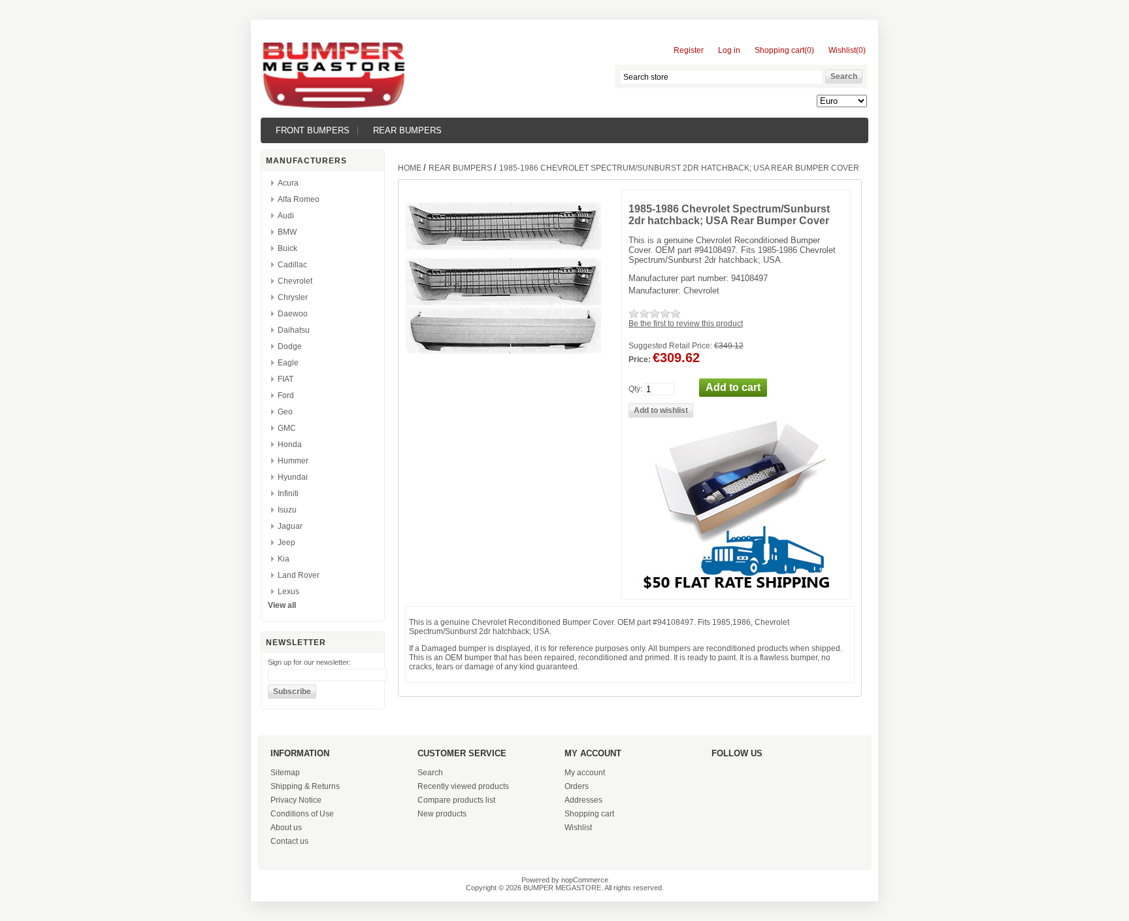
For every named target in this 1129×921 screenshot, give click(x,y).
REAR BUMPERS (407, 130)
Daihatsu (294, 330)
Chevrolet (295, 281)
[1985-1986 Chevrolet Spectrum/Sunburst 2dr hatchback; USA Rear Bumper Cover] (503, 302)
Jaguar (290, 526)
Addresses (583, 800)
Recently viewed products (463, 786)
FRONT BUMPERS (313, 130)
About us (286, 827)
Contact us (289, 841)
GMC (287, 428)
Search (430, 772)
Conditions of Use (302, 813)
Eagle (288, 362)
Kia (283, 558)
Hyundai (293, 477)
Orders (576, 786)
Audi (286, 215)
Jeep (286, 542)
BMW (287, 232)
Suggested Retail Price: (670, 345)
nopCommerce (584, 880)
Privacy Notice (295, 800)
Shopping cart (589, 813)
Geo (285, 411)
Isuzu (287, 509)
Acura (288, 183)
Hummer (293, 460)
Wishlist (578, 827)
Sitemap (285, 772)
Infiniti (288, 493)
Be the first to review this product (686, 323)
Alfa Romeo (298, 199)
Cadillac (292, 264)
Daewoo (293, 313)
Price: (640, 359)
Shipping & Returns (305, 786)
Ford (286, 395)
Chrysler (293, 297)
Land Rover (298, 575)
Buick (287, 248)
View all (282, 605)
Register (689, 50)
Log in (729, 50)
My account (584, 772)
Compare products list (456, 800)
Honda (290, 444)
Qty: (635, 389)
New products (441, 813)
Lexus (288, 591)
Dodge (290, 346)
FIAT (285, 379)
